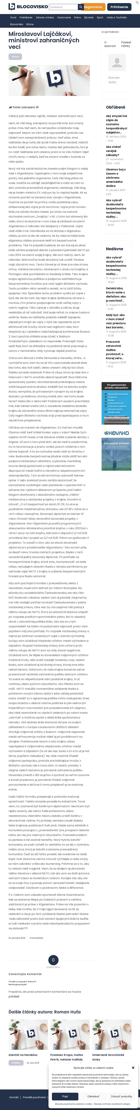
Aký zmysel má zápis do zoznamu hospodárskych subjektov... (117, 124)
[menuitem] (13, 17)
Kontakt (14, 1097)
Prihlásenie (119, 7)
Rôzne (15, 56)
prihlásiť (14, 997)
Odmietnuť (93, 1096)
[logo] (28, 7)
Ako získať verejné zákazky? (113, 151)
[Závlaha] (116, 470)
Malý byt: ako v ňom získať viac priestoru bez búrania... (116, 321)
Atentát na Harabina (23, 1055)
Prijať (65, 1096)
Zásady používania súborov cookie (73, 1103)
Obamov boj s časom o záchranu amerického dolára (116, 178)
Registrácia (93, 7)
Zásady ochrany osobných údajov (112, 1103)
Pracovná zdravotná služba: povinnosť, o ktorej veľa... (114, 350)
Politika (16, 1062)
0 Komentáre (36, 938)
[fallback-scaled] (49, 80)
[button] (133, 1067)
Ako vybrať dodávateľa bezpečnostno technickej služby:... (116, 208)
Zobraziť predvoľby (121, 1096)
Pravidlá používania (34, 1097)
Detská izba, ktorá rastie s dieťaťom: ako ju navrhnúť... (116, 294)
